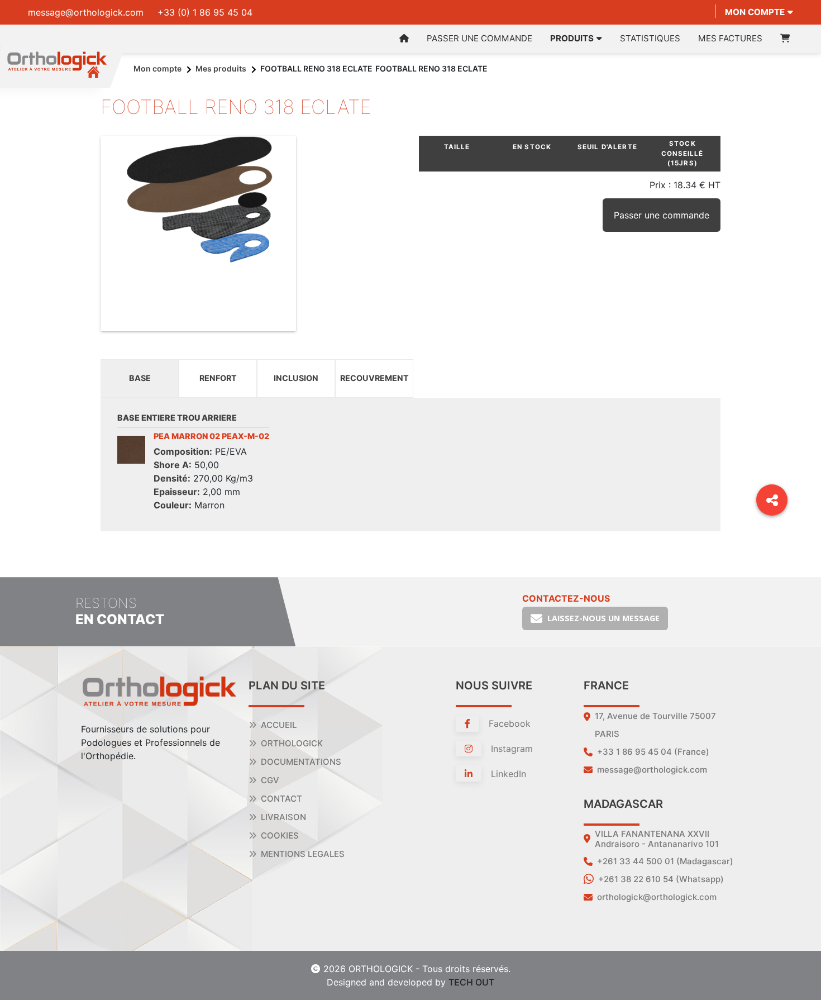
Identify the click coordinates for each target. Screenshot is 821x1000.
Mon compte (755, 12)
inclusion (296, 378)
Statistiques (650, 38)
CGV (270, 780)
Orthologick (292, 743)
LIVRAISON (283, 817)
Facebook (508, 723)
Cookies (280, 835)
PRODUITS (572, 38)
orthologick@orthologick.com (657, 897)
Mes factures (730, 38)
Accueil (279, 725)
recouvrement (374, 378)
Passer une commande (479, 38)
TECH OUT (471, 982)
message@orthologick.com (86, 12)
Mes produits (220, 68)
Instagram (510, 748)
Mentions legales (303, 854)
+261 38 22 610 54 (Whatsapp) (661, 879)
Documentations (301, 761)
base (140, 378)
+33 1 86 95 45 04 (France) (653, 751)
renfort (218, 378)
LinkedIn (507, 773)
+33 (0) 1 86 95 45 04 (204, 12)
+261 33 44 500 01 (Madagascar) (665, 861)
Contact (281, 798)
